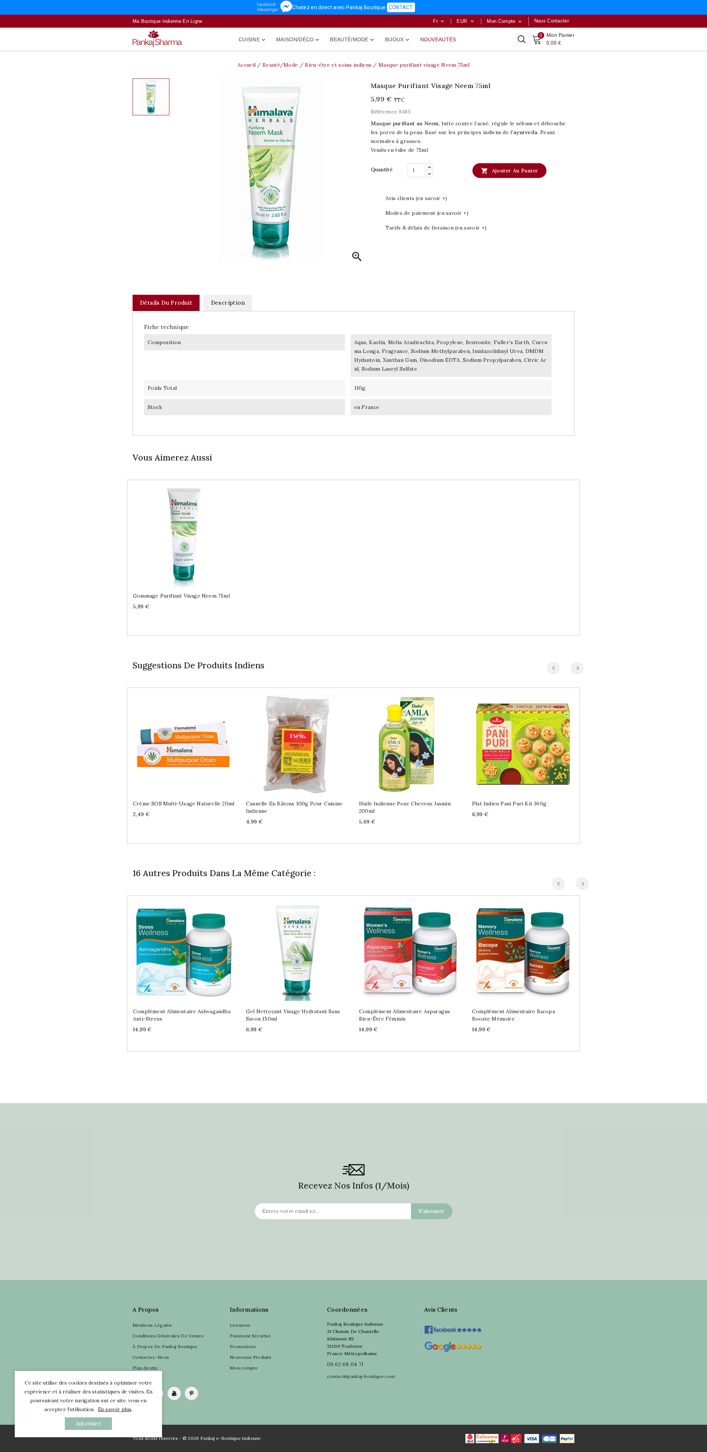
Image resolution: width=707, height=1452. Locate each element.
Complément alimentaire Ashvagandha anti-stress (182, 1015)
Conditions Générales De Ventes (168, 1336)
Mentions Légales (152, 1325)
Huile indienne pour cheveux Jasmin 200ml (405, 807)
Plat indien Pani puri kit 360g (509, 803)
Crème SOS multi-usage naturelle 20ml (183, 803)
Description (228, 302)
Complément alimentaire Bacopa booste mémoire (513, 1015)
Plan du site (145, 1368)
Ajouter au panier (509, 171)
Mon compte (244, 1368)
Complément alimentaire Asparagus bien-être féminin (404, 1015)
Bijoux (398, 39)
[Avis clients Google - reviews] (452, 1345)
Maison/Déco (298, 39)
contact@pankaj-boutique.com (361, 1376)
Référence (384, 111)
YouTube (174, 1393)
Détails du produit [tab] (166, 302)
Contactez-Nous (151, 1357)
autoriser (88, 1423)
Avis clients (441, 1309)
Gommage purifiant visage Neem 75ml (181, 595)
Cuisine (253, 39)
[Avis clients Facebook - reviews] (452, 1327)
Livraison (240, 1325)
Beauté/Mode (352, 39)
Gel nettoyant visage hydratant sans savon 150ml (293, 1015)
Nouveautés (438, 39)
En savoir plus (114, 1409)
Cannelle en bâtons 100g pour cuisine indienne (294, 807)
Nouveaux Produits (250, 1357)
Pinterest (191, 1393)
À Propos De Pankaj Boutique (165, 1346)
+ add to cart (176, 533)
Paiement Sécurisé (250, 1336)
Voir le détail (191, 533)
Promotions (243, 1346)
